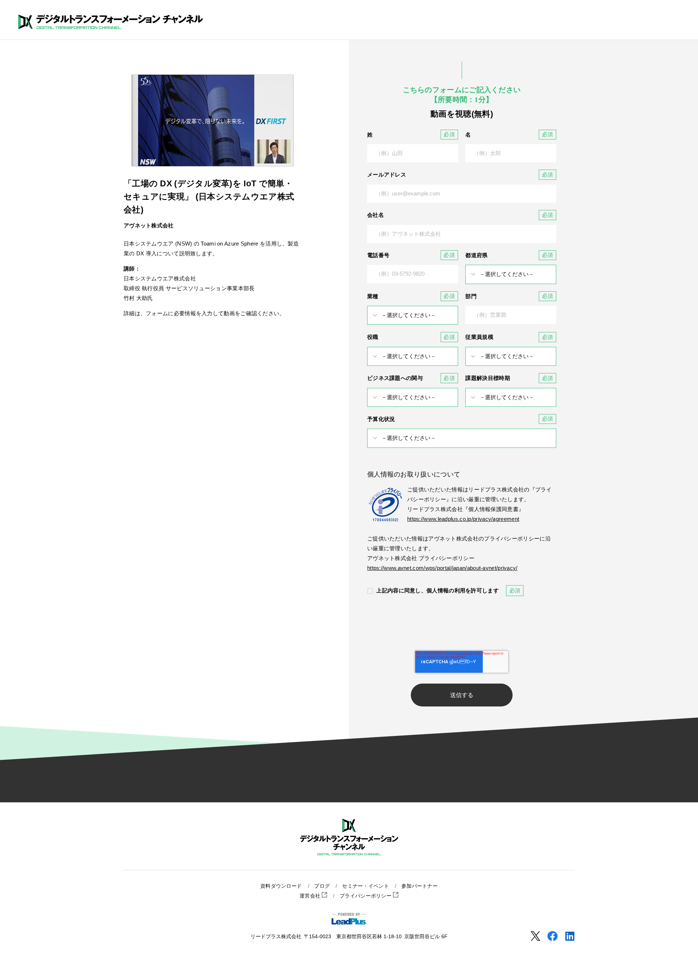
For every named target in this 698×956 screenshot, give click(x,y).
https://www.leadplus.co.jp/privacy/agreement (463, 519)
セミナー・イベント (365, 886)
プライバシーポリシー (366, 896)
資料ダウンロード (281, 886)
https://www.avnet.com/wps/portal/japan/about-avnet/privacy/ (442, 568)
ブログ (322, 886)
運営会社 (311, 896)
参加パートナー (419, 886)
